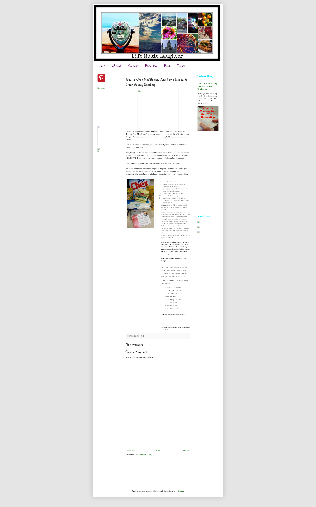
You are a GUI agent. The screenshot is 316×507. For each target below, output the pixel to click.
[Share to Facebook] (135, 336)
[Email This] (128, 336)
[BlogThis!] (130, 336)
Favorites (151, 65)
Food (167, 65)
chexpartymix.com (167, 317)
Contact (133, 65)
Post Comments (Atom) (144, 454)
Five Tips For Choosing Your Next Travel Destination (207, 86)
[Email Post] (142, 336)
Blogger (180, 491)
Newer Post (131, 450)
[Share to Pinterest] (137, 336)
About (117, 65)
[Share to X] (132, 336)
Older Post (185, 450)
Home (101, 65)
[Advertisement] (158, 430)
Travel (181, 65)
